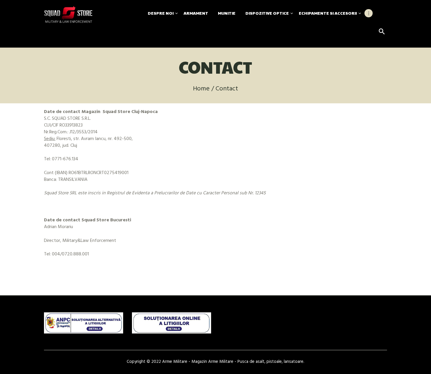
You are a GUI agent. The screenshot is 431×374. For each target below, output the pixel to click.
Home (201, 89)
